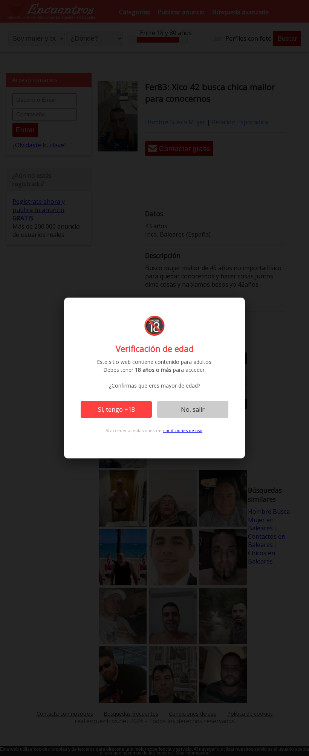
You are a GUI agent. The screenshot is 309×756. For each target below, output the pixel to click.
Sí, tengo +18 (116, 409)
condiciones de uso (182, 430)
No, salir (193, 409)
